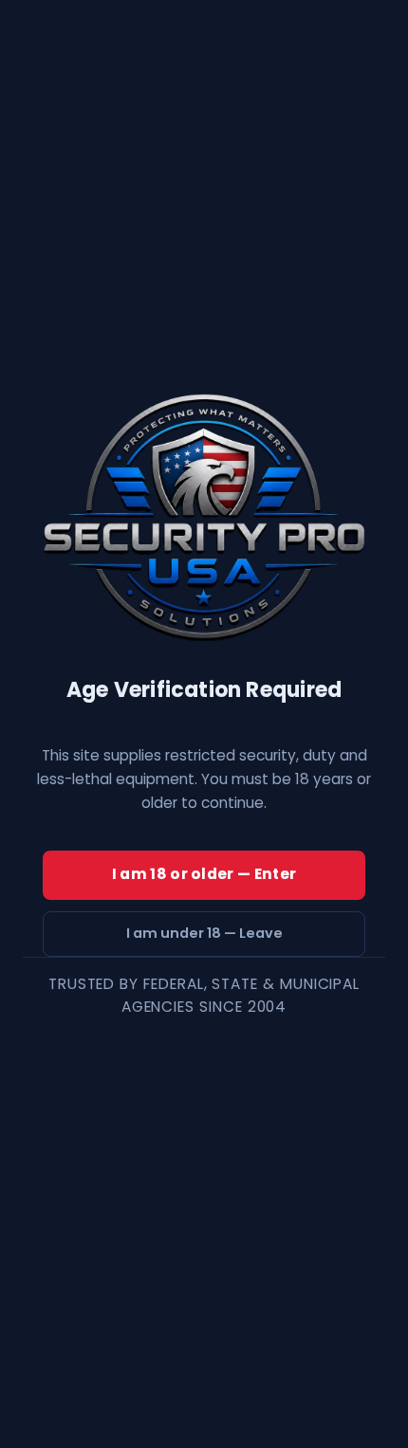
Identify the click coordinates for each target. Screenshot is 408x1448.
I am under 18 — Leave (204, 933)
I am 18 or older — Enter (204, 874)
